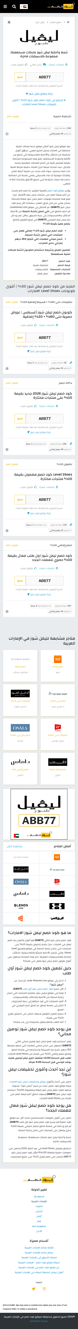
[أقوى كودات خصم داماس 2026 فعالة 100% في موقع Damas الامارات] (20, 762)
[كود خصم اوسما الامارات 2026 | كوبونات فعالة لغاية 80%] (20, 727)
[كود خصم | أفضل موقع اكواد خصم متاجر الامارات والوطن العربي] (68, 22)
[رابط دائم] (71, 363)
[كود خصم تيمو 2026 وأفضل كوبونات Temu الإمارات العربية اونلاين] (57, 659)
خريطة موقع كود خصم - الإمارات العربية (39, 1263)
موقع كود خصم (55, 190)
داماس (20, 775)
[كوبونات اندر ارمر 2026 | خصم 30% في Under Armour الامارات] (57, 906)
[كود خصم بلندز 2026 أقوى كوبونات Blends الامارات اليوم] (21, 906)
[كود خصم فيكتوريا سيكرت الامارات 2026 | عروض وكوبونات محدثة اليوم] (20, 659)
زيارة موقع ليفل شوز (40, 93)
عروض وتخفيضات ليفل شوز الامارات (27, 1081)
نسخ (20, 76)
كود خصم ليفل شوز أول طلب (38, 989)
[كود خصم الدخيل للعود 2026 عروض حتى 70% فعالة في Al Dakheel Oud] (20, 693)
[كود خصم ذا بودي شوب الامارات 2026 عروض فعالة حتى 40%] (57, 693)
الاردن (39, 1231)
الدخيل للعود (20, 707)
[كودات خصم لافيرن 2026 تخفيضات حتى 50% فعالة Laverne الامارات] (57, 762)
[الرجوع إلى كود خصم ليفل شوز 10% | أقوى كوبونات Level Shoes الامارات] (9, 23)
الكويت (39, 1206)
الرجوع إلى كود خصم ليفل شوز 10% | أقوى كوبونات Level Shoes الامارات (38, 102)
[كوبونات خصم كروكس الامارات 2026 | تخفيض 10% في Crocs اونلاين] (57, 918)
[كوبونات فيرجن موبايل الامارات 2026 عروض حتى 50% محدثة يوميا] (57, 727)
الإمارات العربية (39, 1201)
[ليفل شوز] (39, 37)
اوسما (20, 741)
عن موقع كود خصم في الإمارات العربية (39, 1268)
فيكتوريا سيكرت (20, 672)
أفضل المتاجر (62, 846)
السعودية (39, 1197)
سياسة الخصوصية (39, 1321)
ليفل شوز (40, 22)
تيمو (58, 672)
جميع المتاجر (56, 22)
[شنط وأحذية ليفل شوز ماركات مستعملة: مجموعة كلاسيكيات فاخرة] (39, 814)
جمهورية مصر (39, 1226)
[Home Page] (61, 5)
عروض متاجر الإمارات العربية (39, 1253)
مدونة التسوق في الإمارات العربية (39, 1258)
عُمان (39, 1216)
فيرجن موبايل (58, 741)
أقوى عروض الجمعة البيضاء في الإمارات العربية (39, 1272)
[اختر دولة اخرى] (24, 6)
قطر (39, 1221)
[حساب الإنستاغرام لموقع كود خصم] (44, 1288)
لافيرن (58, 775)
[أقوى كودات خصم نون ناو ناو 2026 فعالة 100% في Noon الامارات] (21, 918)
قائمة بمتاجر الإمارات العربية (39, 1248)
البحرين (39, 1211)
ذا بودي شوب (57, 707)
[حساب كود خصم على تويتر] (34, 1288)
